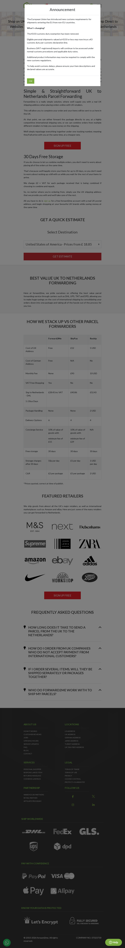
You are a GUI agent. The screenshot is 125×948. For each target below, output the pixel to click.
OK (30, 81)
